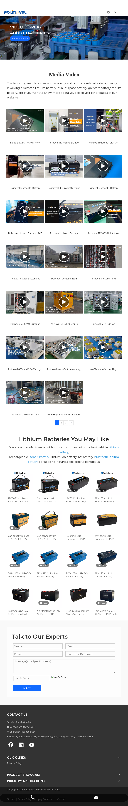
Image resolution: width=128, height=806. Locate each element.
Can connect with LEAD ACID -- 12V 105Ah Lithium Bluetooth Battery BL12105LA (47, 500)
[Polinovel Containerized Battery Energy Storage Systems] (64, 256)
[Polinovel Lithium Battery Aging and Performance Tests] (25, 392)
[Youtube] (31, 745)
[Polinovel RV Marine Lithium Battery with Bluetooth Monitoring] (64, 120)
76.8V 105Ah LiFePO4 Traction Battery (20, 575)
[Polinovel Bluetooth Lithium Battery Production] (103, 120)
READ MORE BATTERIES (20, 38)
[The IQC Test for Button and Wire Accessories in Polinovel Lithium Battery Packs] (25, 256)
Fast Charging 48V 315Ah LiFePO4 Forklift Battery (107, 613)
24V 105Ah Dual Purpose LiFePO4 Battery (104, 538)
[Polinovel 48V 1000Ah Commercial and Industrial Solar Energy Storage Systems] (103, 302)
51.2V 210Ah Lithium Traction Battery (48, 575)
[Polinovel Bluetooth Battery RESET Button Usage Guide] (103, 166)
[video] (20, 482)
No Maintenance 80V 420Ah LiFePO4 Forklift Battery (48, 613)
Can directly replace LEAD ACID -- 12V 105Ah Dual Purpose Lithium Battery (19, 538)
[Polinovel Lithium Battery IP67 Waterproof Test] (25, 211)
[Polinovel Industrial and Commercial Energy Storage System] (103, 256)
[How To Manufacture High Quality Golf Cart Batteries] (103, 347)
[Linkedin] (21, 745)
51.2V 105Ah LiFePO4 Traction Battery (77, 575)
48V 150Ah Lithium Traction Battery (105, 575)
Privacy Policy (14, 763)
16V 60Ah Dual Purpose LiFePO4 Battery (75, 538)
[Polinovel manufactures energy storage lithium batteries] (64, 347)
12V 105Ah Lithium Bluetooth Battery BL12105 (18, 500)
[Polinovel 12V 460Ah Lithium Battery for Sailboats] (103, 211)
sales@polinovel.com (23, 726)
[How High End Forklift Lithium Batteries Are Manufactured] (64, 392)
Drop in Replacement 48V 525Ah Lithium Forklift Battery (77, 613)
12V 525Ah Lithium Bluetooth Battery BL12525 (76, 500)
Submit (27, 688)
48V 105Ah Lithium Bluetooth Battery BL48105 (105, 500)
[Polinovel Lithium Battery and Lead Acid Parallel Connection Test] (64, 166)
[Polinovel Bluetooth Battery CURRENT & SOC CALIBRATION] (25, 166)
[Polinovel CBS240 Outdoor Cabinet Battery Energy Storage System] (25, 302)
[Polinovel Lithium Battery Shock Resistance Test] (64, 211)
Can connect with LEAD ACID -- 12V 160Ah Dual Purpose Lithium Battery (48, 538)
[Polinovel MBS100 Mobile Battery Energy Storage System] (64, 302)
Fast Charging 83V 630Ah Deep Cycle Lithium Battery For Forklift (19, 613)
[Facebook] (11, 745)
